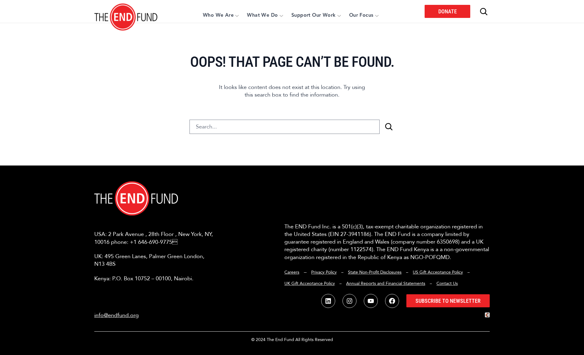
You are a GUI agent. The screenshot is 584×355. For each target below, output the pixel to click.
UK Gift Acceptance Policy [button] (309, 283)
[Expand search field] (484, 11)
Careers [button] (291, 272)
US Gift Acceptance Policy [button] (438, 272)
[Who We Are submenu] (237, 15)
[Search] (389, 127)
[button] (126, 11)
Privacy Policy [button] (324, 272)
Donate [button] (447, 11)
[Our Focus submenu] (377, 15)
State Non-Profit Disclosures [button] (374, 272)
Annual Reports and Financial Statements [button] (385, 283)
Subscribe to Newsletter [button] (448, 301)
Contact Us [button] (447, 283)
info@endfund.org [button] (116, 315)
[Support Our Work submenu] (339, 15)
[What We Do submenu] (281, 15)
